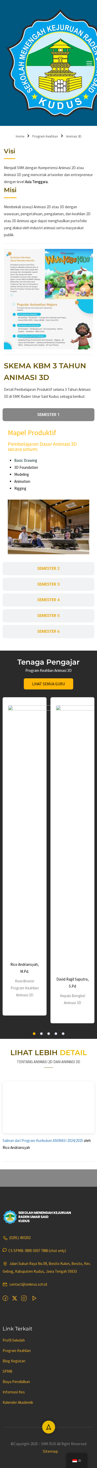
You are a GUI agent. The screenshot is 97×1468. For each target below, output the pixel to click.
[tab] (48, 414)
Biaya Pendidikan (16, 1381)
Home (20, 136)
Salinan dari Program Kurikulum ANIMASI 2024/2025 (43, 1140)
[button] (34, 1033)
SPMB (7, 1371)
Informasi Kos (14, 1392)
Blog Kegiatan (14, 1360)
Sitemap (50, 1451)
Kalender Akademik (18, 1402)
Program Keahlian (45, 136)
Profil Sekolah (14, 1340)
